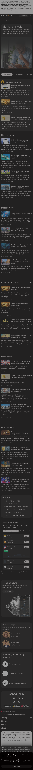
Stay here (17, 766)
